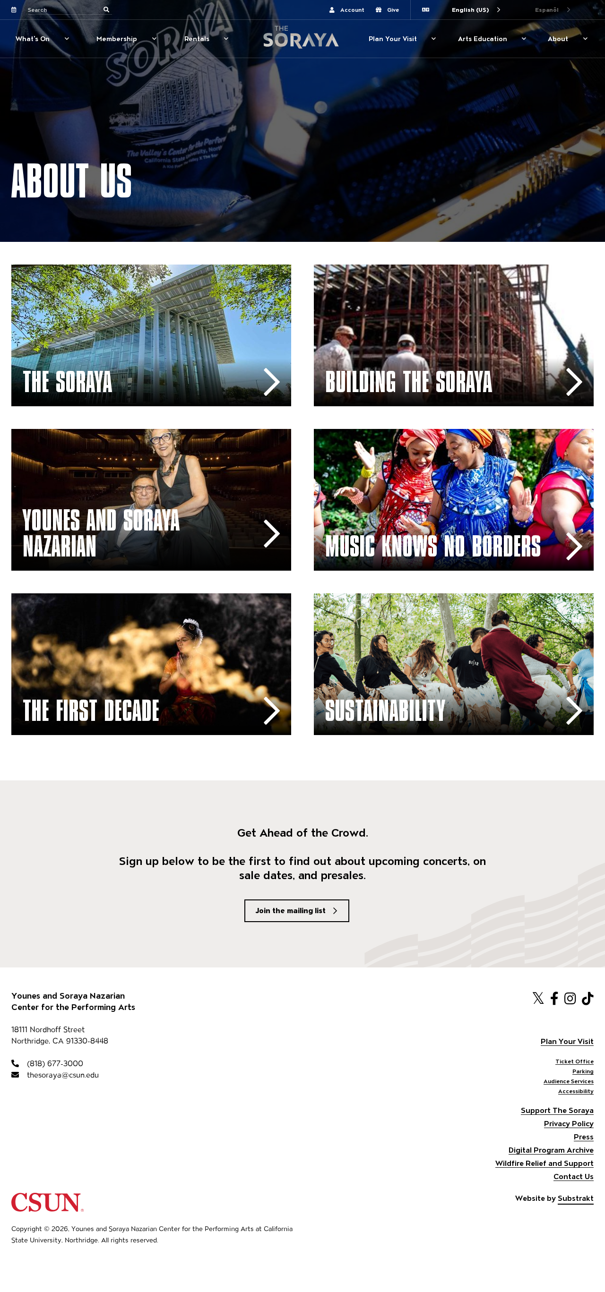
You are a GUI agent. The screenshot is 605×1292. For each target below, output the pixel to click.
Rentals (196, 39)
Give (393, 9)
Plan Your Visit (393, 39)
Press (584, 1136)
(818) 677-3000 (54, 1063)
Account (352, 9)
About (558, 39)
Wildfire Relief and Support (544, 1163)
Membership (116, 39)
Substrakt (576, 1198)
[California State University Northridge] (47, 1207)
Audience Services (569, 1081)
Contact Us (573, 1176)
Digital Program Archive (551, 1150)
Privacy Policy (569, 1123)
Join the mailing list (291, 910)
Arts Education (482, 39)
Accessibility (576, 1091)
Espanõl (547, 9)
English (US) (470, 9)
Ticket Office (574, 1061)
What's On (33, 39)
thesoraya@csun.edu (62, 1074)
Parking (583, 1071)
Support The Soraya (557, 1110)
